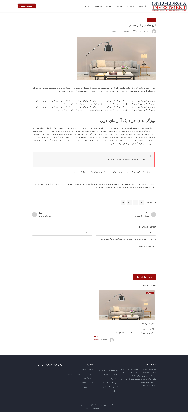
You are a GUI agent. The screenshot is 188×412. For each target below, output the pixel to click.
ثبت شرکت (113, 379)
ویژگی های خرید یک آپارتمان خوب (127, 120)
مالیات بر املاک (147, 323)
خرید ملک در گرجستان (109, 383)
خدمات (132, 6)
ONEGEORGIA (145, 31)
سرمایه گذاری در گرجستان (108, 370)
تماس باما (98, 6)
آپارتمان (151, 20)
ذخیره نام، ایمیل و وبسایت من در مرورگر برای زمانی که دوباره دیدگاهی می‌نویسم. (126, 239)
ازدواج (115, 391)
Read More (96, 338)
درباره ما (87, 6)
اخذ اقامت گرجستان (110, 374)
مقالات (108, 6)
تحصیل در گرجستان (110, 387)
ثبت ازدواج (118, 6)
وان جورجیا (143, 6)
